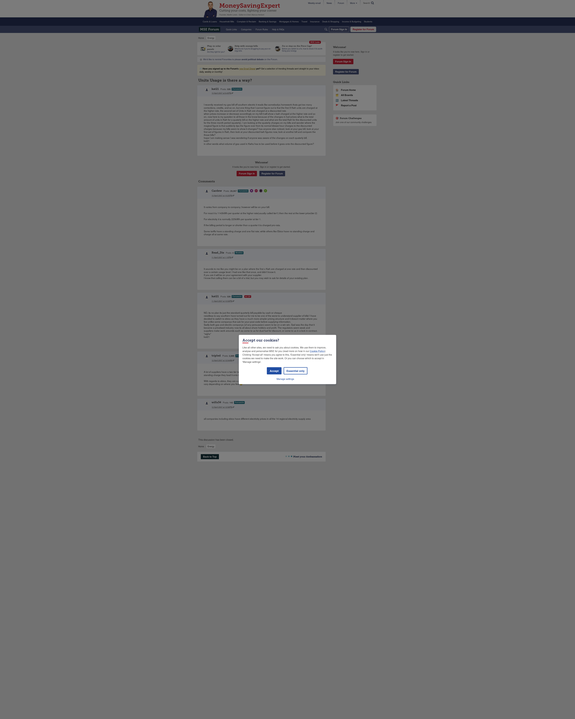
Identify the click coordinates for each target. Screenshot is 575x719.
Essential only (295, 371)
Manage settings (285, 379)
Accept (274, 371)
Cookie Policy (317, 351)
